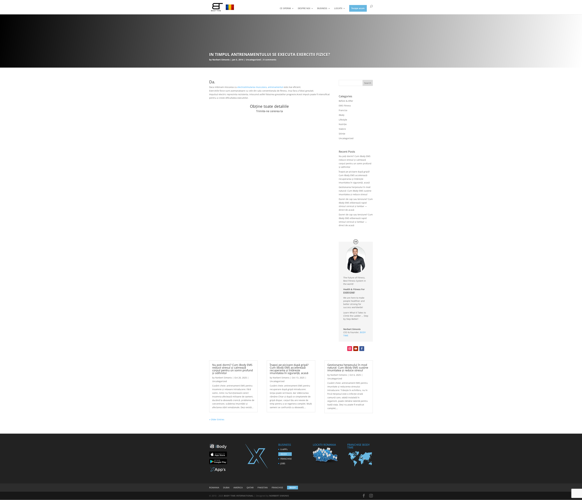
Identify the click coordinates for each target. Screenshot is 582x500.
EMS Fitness (345, 105)
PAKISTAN (263, 487)
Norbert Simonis (221, 59)
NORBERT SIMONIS (279, 495)
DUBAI (226, 487)
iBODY (284, 454)
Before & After (346, 100)
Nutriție (343, 124)
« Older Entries (216, 419)
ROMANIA (214, 487)
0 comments (269, 59)
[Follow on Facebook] (361, 348)
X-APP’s (284, 449)
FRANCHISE (286, 458)
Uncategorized (346, 138)
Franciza (343, 110)
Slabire (342, 128)
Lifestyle (343, 119)
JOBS (282, 463)
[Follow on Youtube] (355, 348)
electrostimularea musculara (252, 87)
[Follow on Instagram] (349, 348)
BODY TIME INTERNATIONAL (239, 495)
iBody (341, 115)
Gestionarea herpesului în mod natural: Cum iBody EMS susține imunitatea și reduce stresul (355, 191)
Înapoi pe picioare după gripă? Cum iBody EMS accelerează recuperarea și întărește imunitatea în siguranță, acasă (289, 369)
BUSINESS (322, 8)
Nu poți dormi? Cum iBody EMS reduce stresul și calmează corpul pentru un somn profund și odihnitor (232, 369)
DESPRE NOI (304, 8)
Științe (342, 133)
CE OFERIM (285, 8)
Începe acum (358, 8)
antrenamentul (275, 87)
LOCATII (338, 8)
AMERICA (238, 487)
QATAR (250, 487)
